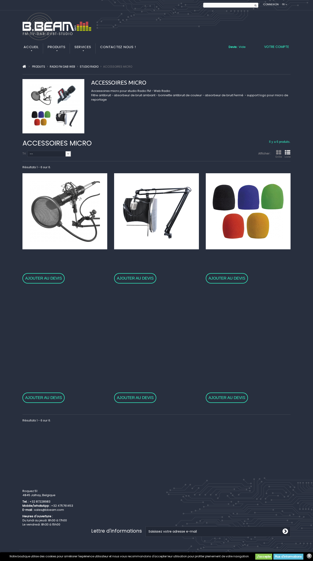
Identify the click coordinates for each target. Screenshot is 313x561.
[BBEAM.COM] (56, 26)
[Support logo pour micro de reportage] (156, 331)
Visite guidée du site (106, 510)
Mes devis (167, 498)
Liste (288, 157)
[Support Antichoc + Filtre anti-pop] (248, 331)
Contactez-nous (103, 493)
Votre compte (276, 46)
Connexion (271, 4)
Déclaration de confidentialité (113, 504)
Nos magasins (102, 487)
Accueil (31, 46)
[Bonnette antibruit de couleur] (248, 211)
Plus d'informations (288, 556)
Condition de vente (105, 498)
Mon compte (182, 474)
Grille (278, 157)
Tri (24, 153)
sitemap (97, 516)
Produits (56, 46)
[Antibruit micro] (64, 211)
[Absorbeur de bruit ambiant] (156, 211)
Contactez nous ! (118, 46)
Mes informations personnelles (183, 493)
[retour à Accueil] (24, 66)
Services (82, 46)
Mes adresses (170, 487)
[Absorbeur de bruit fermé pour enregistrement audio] (64, 331)
